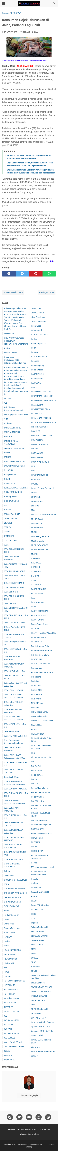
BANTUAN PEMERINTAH (14, 461)
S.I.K (33, 918)
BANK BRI (8, 436)
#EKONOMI (9, 333)
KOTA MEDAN (37, 457)
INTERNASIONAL (11, 1003)
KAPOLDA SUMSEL (39, 356)
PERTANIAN (36, 699)
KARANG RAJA (37, 374)
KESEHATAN (36, 413)
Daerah (7, 532)
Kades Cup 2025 (38, 343)
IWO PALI (8, 1029)
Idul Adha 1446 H (11, 998)
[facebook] (9, 274)
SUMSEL (35, 971)
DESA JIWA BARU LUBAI (14, 622)
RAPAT (34, 896)
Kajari (33, 348)
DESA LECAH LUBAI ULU (14, 690)
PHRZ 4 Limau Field (39, 716)
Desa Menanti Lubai (12, 731)
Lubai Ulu (35, 506)
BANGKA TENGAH (12, 432)
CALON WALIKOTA (12, 514)
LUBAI (34, 492)
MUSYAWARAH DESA (40, 549)
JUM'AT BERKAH (38, 321)
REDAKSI (11, 1130)
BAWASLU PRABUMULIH (14, 466)
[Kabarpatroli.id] (29, 3)
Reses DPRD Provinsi (40, 905)
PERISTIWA (36, 685)
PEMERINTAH (37, 642)
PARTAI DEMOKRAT (39, 611)
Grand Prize (9, 924)
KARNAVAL (36, 383)
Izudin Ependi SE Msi (13, 1042)
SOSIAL (34, 958)
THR (33, 1005)
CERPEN (7, 527)
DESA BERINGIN (11, 592)
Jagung (7, 1051)
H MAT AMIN (9, 932)
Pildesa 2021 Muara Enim (42, 721)
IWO (5, 1016)
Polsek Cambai (37, 797)
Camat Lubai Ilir (10, 518)
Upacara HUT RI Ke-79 (41, 1026)
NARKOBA (35, 558)
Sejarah (34, 923)
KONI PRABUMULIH (40, 444)
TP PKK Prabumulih (39, 1009)
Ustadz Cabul (37, 1035)
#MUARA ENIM (10, 352)
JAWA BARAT (9, 1060)
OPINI (33, 580)
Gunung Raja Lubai (12, 928)
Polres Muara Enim (39, 788)
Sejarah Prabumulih (39, 927)
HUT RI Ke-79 (9, 985)
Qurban (34, 883)
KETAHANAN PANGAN (41, 418)
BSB (5, 505)
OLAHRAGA (36, 571)
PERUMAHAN (37, 703)
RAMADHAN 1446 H (40, 892)
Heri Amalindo (10, 954)
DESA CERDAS (10, 603)
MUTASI (34, 554)
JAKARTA (8, 1055)
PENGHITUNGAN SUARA (42, 672)
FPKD (6, 919)
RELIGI (34, 901)
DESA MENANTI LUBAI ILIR (15, 736)
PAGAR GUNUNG (38, 589)
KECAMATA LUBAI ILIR (41, 392)
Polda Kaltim (36, 770)
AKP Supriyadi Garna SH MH (16, 414)
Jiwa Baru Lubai (38, 317)
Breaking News (10, 496)
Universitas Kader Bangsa (42, 1022)
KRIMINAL (35, 479)
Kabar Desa (36, 326)
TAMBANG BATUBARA (41, 991)
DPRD (6, 884)
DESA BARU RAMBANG (14, 583)
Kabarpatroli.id (37, 330)
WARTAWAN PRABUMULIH (43, 1051)
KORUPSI (35, 449)
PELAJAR (35, 628)
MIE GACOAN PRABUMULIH (43, 514)
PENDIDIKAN (37, 659)
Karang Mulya (37, 370)
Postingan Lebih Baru (13, 292)
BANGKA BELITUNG (12, 428)
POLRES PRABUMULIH (41, 792)
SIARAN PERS (37, 945)
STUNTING (36, 966)
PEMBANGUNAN (38, 637)
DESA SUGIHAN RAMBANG (15, 789)
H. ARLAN (8, 937)
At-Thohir (8, 423)
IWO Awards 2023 (11, 1020)
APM (6, 419)
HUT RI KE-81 (9, 994)
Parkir (33, 606)
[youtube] (29, 1117)
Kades (34, 339)
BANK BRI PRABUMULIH (14, 448)
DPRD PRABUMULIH (13, 902)
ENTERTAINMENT (11, 906)
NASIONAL (36, 563)
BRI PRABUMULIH (12, 501)
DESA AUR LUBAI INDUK (14, 571)
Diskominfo (9, 875)
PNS (33, 762)
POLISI (34, 779)
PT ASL (34, 863)
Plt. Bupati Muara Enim (41, 757)
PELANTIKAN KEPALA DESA (43, 633)
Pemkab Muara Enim (40, 646)
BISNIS (7, 479)
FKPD (6, 910)
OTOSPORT (36, 585)
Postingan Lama (46, 292)
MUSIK (34, 532)
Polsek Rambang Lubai (41, 825)
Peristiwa (35, 681)
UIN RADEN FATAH (39, 1018)
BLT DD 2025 (9, 483)
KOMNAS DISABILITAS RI (42, 435)
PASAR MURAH (37, 620)
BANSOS (7, 457)
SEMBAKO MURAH (39, 936)
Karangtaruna (37, 378)
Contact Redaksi (24, 1130)
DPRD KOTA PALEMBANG (15, 889)
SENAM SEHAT (37, 940)
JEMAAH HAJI (37, 313)
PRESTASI (35, 842)
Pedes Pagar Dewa (39, 624)
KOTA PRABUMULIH (40, 462)
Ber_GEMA (8, 470)
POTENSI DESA (37, 829)
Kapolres (35, 361)
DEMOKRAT (9, 536)
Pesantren (35, 707)
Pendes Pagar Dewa (40, 655)
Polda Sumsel (37, 775)
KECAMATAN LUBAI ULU (42, 396)
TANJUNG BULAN (39, 996)
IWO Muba (8, 1025)
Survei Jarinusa (38, 983)
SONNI (34, 953)
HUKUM (7, 976)
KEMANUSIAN (37, 405)
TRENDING (36, 1013)
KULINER (35, 484)
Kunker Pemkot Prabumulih (43, 488)
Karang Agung (37, 365)
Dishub (7, 871)
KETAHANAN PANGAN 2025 (43, 422)
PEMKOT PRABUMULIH (41, 650)
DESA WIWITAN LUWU (13, 859)
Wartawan (35, 1047)
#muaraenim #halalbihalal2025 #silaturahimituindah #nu (15, 360)
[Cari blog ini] (54, 3)
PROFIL (34, 846)
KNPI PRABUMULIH (39, 427)
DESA (6, 545)
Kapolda (34, 352)
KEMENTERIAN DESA (40, 409)
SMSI (33, 949)
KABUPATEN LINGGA (40, 335)
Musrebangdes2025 (40, 536)
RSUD (33, 914)
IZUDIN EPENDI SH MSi (14, 1046)
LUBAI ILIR (36, 497)
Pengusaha (36, 677)
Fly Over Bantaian (11, 915)
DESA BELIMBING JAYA (14, 587)
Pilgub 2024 (36, 725)
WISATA (34, 1056)
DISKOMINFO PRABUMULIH (16, 880)
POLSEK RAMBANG (39, 820)
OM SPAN (35, 576)
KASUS (34, 387)
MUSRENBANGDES (39, 545)
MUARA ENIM (37, 528)
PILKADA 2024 (37, 734)
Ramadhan (36, 888)
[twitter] (22, 274)
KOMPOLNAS (37, 440)
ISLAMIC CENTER (11, 1011)
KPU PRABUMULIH (39, 475)
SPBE (33, 962)
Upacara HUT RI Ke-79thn (42, 1031)
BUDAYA (7, 510)
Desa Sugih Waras (11, 777)
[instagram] (38, 1117)
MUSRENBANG (37, 541)
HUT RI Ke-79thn (11, 989)
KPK (33, 466)
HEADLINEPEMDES (12, 950)
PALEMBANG (37, 593)
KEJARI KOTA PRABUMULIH (43, 400)
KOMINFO (35, 431)
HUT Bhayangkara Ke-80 (14, 981)
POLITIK (34, 784)
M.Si (33, 510)
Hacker (7, 941)
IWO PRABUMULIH (12, 1033)
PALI (33, 598)
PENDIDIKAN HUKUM (40, 664)
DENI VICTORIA (10, 540)
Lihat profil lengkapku (29, 1095)
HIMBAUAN (9, 963)
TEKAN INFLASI (38, 1000)
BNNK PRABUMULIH (13, 492)
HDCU (6, 946)
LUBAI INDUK (37, 501)
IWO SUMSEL (9, 1038)
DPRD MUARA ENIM (12, 897)
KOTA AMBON (37, 453)
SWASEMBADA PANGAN (42, 987)
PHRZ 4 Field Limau (39, 712)
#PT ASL (7, 398)
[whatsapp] (49, 274)
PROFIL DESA (37, 851)
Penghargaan (37, 668)
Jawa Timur (36, 308)
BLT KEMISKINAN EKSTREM (16, 488)
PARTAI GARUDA (38, 615)
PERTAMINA (36, 694)
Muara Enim (36, 523)
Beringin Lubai (10, 474)
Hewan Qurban (10, 959)
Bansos (7, 453)
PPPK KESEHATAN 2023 (41, 833)
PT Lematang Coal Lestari (42, 867)
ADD (5, 403)
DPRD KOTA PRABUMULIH (15, 893)
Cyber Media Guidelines (29, 1134)
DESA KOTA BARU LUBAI (14, 671)
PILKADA (35, 729)
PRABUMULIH (37, 838)
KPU (33, 471)
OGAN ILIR (36, 567)
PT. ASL (34, 879)
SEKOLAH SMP (37, 931)
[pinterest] (36, 274)
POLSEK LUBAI (37, 801)
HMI (5, 967)
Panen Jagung (37, 602)
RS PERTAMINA (38, 909)
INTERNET (8, 1007)
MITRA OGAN (37, 519)
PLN (33, 753)
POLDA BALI (36, 766)
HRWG (6, 972)
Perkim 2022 (36, 690)
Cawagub (8, 523)
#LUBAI (7, 348)
